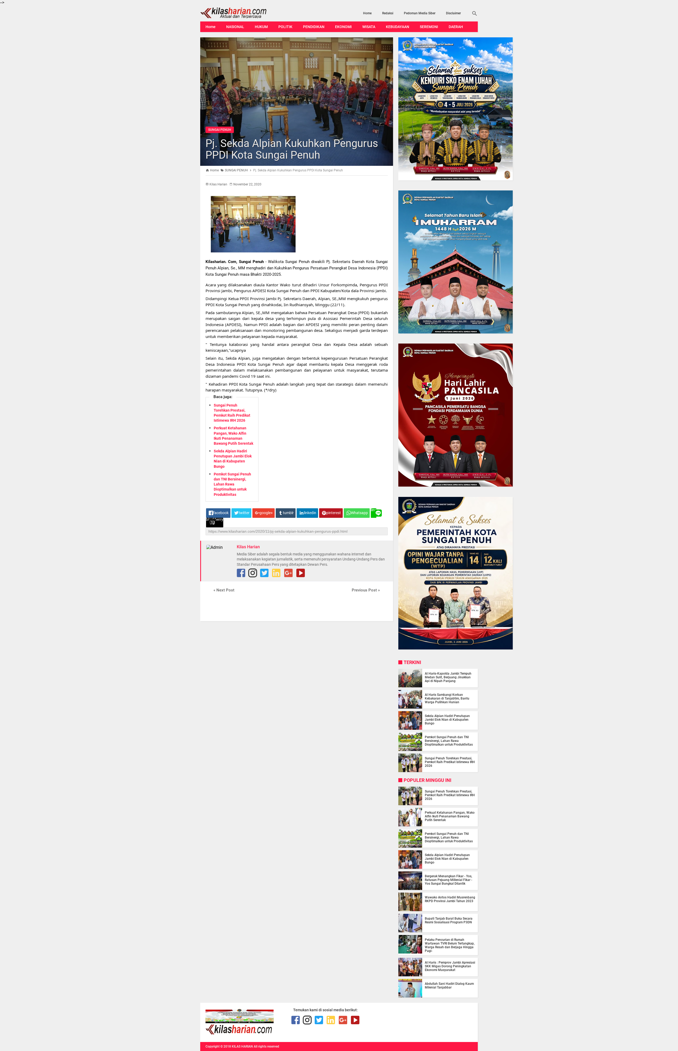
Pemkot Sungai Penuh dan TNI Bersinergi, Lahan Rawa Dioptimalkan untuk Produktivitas (232, 484)
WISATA (368, 27)
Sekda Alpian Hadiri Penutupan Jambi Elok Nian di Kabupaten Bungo (447, 719)
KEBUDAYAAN (397, 27)
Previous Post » (366, 590)
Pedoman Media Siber (419, 13)
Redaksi (387, 13)
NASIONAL (235, 27)
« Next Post (223, 590)
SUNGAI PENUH (219, 130)
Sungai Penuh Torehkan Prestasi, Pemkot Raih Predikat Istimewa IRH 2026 (450, 762)
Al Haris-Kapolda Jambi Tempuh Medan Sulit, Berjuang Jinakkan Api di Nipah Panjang (448, 677)
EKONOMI (343, 27)
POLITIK (285, 27)
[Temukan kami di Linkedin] (276, 572)
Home (367, 13)
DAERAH (456, 27)
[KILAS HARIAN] (241, 13)
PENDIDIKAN (313, 27)
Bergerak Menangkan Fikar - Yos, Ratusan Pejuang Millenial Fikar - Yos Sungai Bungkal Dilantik (448, 879)
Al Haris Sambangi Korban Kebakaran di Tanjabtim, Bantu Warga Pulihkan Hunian (447, 698)
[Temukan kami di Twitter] (264, 572)
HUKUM (261, 27)
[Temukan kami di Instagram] (252, 573)
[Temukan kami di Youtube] (300, 573)
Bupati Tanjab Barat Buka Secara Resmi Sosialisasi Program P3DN (448, 920)
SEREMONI (429, 27)
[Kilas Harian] (239, 1033)
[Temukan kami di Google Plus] (288, 573)
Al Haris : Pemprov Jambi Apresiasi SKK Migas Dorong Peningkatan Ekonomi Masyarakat (450, 966)
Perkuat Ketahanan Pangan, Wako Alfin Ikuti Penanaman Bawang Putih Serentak (450, 816)
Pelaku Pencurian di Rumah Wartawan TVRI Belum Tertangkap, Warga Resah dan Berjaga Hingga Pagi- (450, 945)
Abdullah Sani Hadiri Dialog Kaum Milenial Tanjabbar (449, 985)
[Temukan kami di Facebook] (295, 1020)
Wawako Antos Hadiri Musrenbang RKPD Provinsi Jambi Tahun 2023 (450, 899)
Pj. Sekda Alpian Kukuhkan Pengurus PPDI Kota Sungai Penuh (292, 149)
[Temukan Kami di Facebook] (241, 572)
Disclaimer (453, 13)
